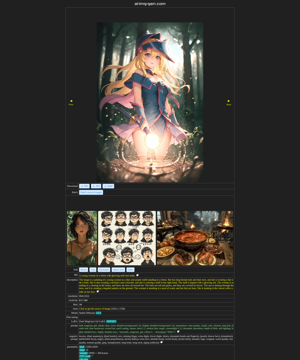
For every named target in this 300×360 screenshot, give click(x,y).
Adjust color (118, 270)
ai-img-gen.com (150, 3)
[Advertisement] (144, 15)
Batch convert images (91, 192)
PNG (86, 186)
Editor (130, 270)
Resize (83, 270)
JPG (98, 186)
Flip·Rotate (104, 270)
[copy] (137, 275)
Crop (93, 270)
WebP (110, 186)
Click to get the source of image (94, 308)
